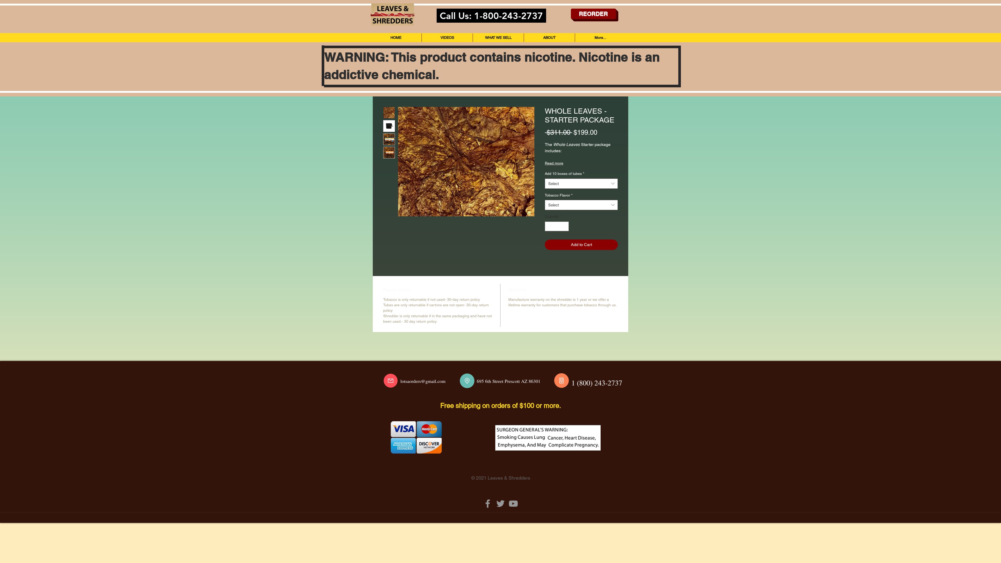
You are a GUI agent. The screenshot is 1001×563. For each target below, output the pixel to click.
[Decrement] (549, 226)
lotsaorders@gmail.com (422, 381)
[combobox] (581, 184)
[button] (498, 37)
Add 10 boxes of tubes (564, 174)
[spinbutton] (556, 226)
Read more (554, 163)
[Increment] (564, 226)
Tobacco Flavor (558, 195)
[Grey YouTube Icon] (513, 503)
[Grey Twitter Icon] (500, 503)
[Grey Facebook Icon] (487, 503)
